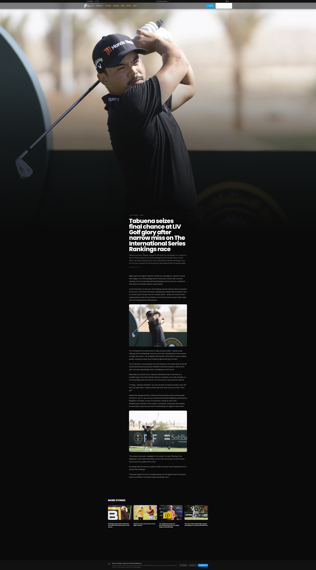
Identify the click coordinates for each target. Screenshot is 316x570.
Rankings (116, 5)
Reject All (193, 565)
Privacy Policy (137, 567)
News (122, 5)
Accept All (203, 565)
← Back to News (133, 215)
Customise (183, 565)
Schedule (99, 5)
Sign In (211, 5)
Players (108, 5)
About (135, 5)
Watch (129, 5)
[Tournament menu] (104, 6)
